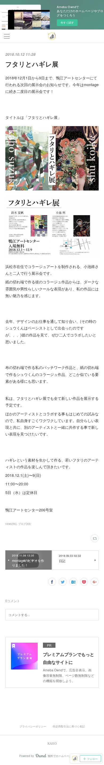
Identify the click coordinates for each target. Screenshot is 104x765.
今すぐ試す (67, 22)
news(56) (11, 524)
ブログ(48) (24, 524)
